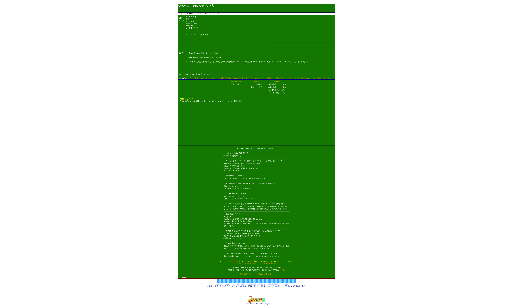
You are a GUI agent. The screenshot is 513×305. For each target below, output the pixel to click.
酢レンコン (305, 78)
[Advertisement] (256, 3)
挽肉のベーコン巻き (207, 78)
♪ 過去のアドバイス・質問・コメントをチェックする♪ (256, 264)
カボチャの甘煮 (293, 78)
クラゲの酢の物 (255, 78)
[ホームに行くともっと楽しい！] (256, 302)
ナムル (330, 78)
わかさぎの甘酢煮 (240, 78)
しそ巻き (195, 78)
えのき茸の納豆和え (224, 78)
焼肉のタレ (321, 78)
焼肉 (313, 78)
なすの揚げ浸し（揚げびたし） (274, 78)
